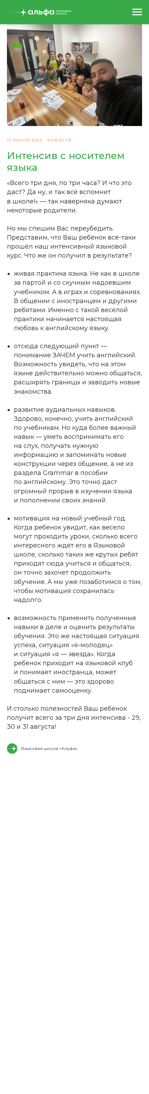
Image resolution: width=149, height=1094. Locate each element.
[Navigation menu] (137, 12)
